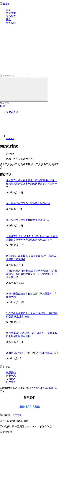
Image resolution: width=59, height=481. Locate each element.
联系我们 (11, 372)
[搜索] (24, 89)
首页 (8, 10)
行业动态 (11, 375)
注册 (7, 103)
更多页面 (11, 22)
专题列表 (11, 16)
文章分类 (11, 13)
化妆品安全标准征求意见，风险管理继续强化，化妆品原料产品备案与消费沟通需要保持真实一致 (31, 183)
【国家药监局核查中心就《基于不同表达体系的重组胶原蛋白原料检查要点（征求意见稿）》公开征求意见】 (31, 273)
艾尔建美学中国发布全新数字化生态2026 (28, 203)
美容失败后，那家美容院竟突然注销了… (28, 220)
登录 (2, 103)
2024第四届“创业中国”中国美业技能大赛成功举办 (32, 353)
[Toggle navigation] (1, 2)
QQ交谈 (16, 415)
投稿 (2, 106)
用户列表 (11, 382)
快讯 (8, 19)
